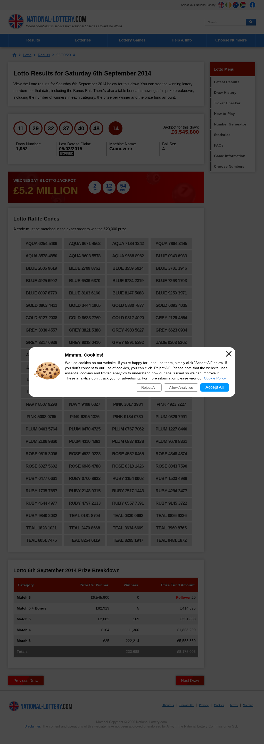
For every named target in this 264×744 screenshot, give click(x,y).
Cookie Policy (215, 378)
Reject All (148, 387)
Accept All (214, 387)
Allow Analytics (181, 387)
